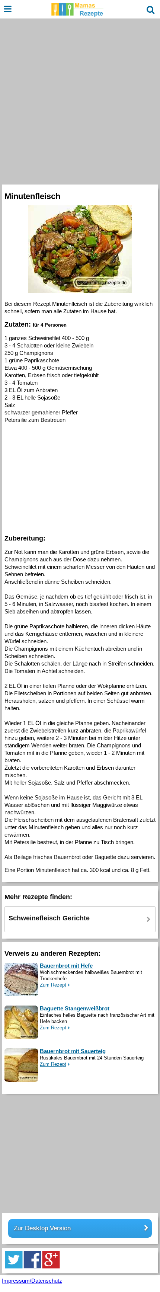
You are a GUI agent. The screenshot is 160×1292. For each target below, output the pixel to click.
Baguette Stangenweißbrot (74, 1008)
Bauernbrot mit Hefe (66, 965)
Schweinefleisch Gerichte (49, 918)
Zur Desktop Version (42, 1228)
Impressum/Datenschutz (32, 1280)
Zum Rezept (53, 985)
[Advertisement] (80, 101)
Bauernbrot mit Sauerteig (73, 1051)
